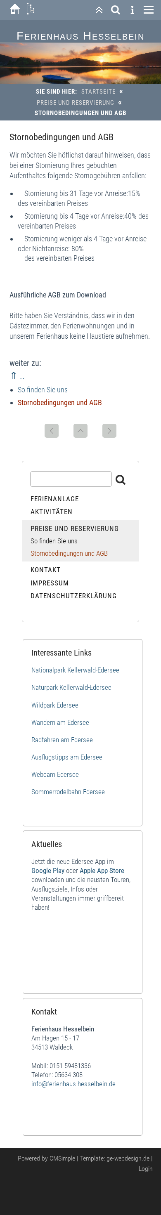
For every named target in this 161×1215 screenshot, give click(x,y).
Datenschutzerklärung (74, 596)
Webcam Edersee (55, 774)
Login (146, 1169)
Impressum (50, 583)
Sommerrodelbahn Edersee (68, 792)
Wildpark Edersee (54, 705)
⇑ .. (17, 376)
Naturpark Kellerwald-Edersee (71, 687)
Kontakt (46, 570)
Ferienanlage (55, 499)
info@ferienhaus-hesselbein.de (73, 1084)
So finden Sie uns (43, 389)
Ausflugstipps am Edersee (66, 757)
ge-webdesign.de (128, 1158)
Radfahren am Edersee (62, 740)
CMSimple (62, 1158)
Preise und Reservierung (75, 102)
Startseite (98, 91)
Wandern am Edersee (60, 722)
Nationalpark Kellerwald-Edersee (75, 670)
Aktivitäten (52, 511)
